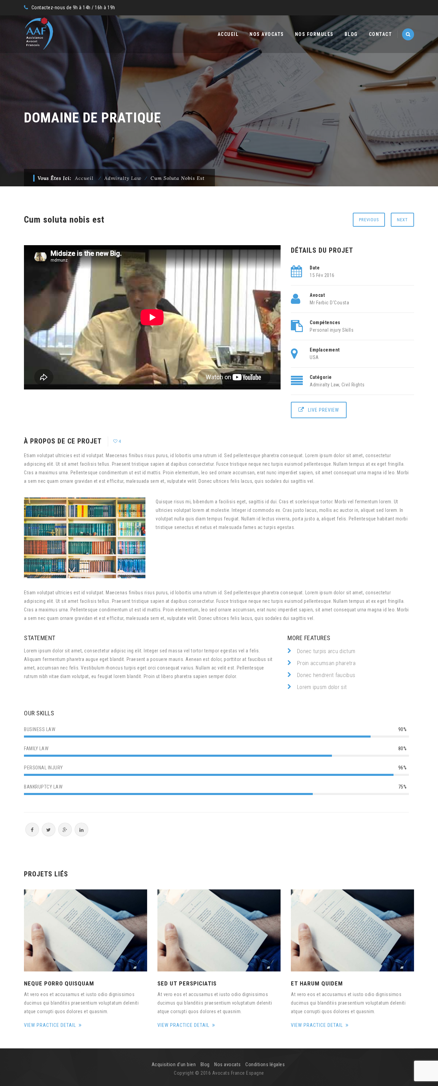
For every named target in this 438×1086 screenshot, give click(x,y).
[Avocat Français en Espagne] (38, 34)
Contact (380, 34)
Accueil (228, 34)
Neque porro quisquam (59, 983)
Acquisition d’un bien (174, 1064)
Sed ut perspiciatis (187, 983)
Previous (369, 219)
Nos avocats (266, 34)
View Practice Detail (50, 1025)
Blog (351, 34)
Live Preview (323, 410)
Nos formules (314, 34)
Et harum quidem (317, 983)
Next (402, 219)
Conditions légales (265, 1064)
